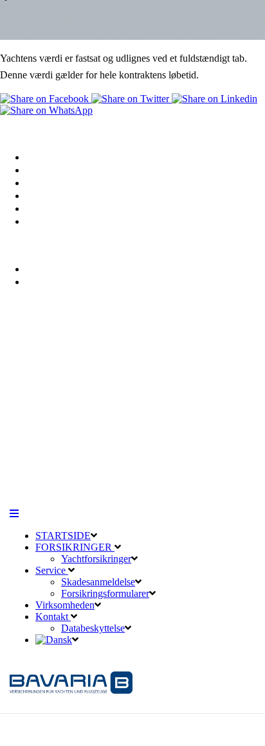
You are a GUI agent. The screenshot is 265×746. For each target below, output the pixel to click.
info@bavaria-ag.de (45, 441)
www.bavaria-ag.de (43, 454)
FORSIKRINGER (74, 547)
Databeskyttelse (62, 269)
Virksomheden (65, 604)
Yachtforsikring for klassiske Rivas (106, 183)
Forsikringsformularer (105, 593)
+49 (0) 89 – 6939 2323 (77, 404)
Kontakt (44, 282)
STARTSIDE (63, 535)
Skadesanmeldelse (67, 208)
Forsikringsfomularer (74, 221)
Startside (46, 157)
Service (43, 196)
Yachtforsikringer (66, 170)
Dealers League (164, 478)
